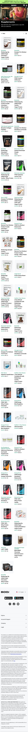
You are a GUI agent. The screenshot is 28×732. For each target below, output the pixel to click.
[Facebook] (14, 604)
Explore (3, 615)
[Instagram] (10, 604)
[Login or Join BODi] (26, 5)
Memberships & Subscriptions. (16, 654)
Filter (4, 33)
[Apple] (8, 598)
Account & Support (5, 619)
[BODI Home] (14, 5)
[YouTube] (18, 604)
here (14, 660)
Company (3, 623)
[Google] (19, 598)
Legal (2, 627)
